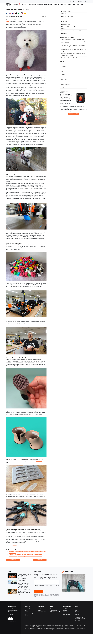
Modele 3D (27, 608)
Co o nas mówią (64, 63)
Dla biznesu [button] (40, 4)
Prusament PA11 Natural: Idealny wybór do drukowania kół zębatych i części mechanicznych (73, 50)
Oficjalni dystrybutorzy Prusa (79, 612)
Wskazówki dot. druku (66, 84)
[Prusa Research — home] (8, 4)
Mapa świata (40, 608)
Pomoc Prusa (53, 608)
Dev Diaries (63, 66)
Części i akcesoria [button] (32, 4)
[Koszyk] (86, 1)
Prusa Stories (64, 79)
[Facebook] (78, 626)
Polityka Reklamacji (41, 626)
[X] (82, 626)
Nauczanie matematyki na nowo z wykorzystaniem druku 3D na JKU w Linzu (25, 556)
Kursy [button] (74, 4)
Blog (76, 610)
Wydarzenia (40, 613)
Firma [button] (82, 4)
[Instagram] (80, 626)
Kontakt (77, 614)
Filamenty (10, 611)
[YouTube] (84, 626)
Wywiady (63, 87)
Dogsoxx (8, 21)
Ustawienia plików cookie (59, 626)
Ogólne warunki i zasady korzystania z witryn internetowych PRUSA (49, 625)
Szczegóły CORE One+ (73, 113)
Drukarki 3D (10, 608)
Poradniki (63, 76)
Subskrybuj (38, 591)
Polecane (63, 74)
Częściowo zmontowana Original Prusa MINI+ (72, 30)
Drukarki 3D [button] (16, 4)
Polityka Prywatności (69, 625)
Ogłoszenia (63, 71)
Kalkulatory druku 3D (55, 611)
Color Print (64, 21)
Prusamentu (39, 461)
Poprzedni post (12, 559)
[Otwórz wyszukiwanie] (70, 1)
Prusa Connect (66, 611)
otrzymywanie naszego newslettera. (49, 588)
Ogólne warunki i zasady (30, 625)
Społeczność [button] (63, 4)
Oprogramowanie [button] (48, 4)
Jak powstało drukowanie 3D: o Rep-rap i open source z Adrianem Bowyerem (25, 554)
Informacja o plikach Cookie (30, 626)
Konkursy (63, 69)
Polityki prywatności (41, 595)
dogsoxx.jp (15, 545)
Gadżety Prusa (11, 614)
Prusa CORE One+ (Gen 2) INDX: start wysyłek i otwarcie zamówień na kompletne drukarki (73, 46)
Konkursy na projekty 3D (29, 613)
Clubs (26, 611)
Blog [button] (78, 4)
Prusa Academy (53, 610)
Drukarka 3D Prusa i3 (66, 24)
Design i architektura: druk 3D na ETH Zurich (70, 57)
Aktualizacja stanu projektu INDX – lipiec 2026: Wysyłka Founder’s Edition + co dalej (73, 54)
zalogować (13, 563)
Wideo (62, 82)
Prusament (64, 33)
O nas (76, 608)
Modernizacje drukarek (13, 610)
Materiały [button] (24, 4)
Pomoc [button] (69, 4)
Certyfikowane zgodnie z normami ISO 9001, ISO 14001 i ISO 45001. (80, 618)
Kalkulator (64, 13)
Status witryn (49, 626)
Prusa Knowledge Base (67, 11)
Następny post (39, 559)
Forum (39, 610)
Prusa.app (65, 610)
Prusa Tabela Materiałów (67, 18)
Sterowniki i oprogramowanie (66, 613)
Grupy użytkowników (42, 611)
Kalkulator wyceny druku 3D (68, 16)
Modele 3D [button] (56, 4)
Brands (26, 615)
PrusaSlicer (65, 608)
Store (26, 610)
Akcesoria (10, 613)
